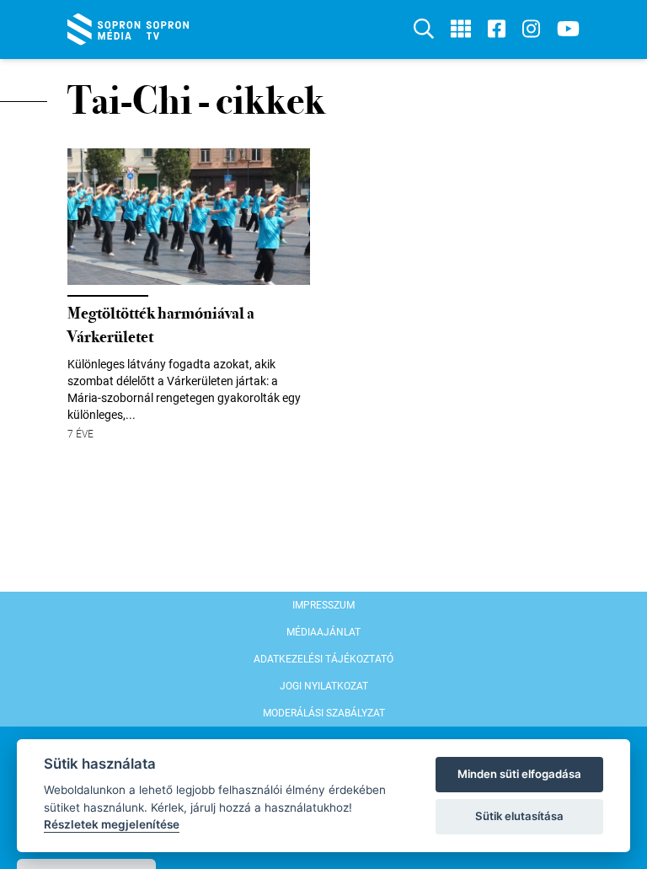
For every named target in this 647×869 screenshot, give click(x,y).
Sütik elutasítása (519, 816)
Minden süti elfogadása (519, 773)
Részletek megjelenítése (111, 824)
